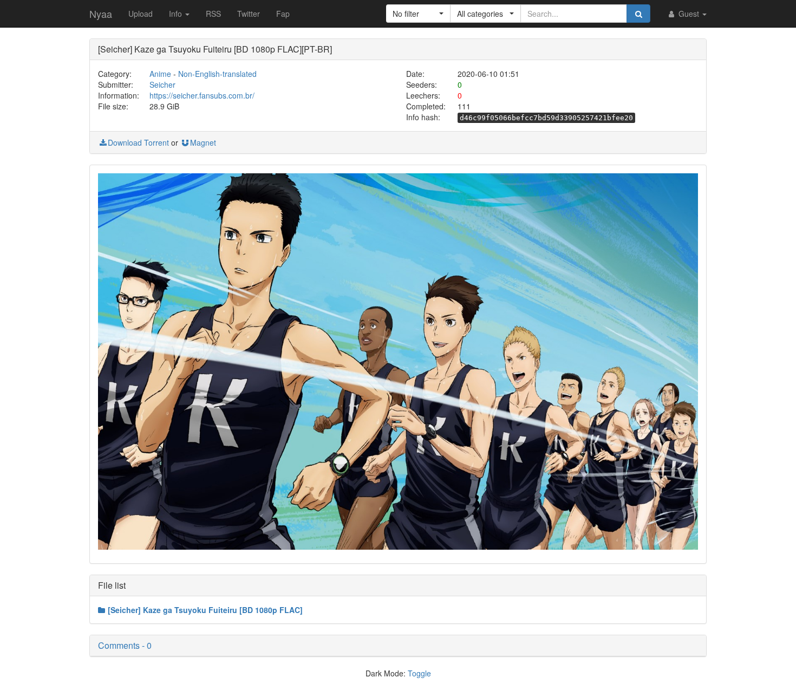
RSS (213, 13)
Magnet (203, 142)
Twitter (248, 13)
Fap (283, 13)
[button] (418, 13)
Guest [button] (688, 13)
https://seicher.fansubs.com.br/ (202, 95)
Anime (160, 73)
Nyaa (100, 13)
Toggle (419, 673)
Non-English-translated (217, 73)
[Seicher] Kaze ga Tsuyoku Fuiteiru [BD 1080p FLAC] (205, 609)
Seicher (162, 84)
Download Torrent (138, 142)
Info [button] (176, 13)
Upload (140, 13)
